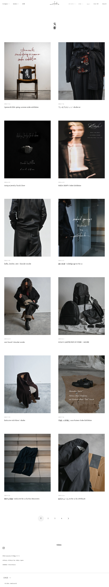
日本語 (80, 4)
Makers (15, 4)
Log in (88, 4)
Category (5, 4)
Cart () (96, 4)
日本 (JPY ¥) (72, 4)
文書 (23, 4)
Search (104, 4)
